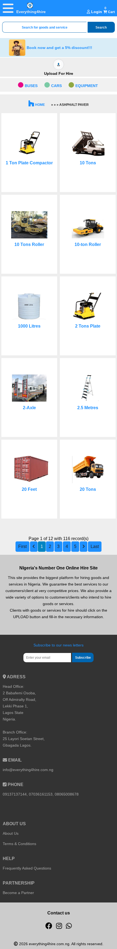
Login (96, 12)
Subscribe (83, 658)
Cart (111, 12)
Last (95, 546)
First (22, 546)
